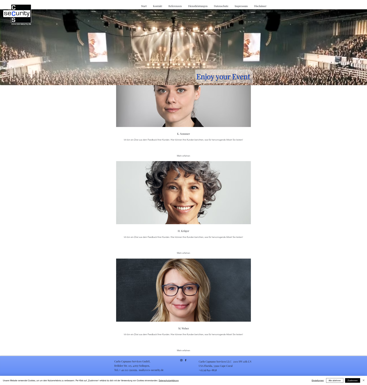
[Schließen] (363, 380)
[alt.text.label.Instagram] (181, 360)
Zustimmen (353, 380)
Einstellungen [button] (318, 380)
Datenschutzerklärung (169, 380)
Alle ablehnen (335, 380)
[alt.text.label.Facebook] (185, 360)
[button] (183, 156)
